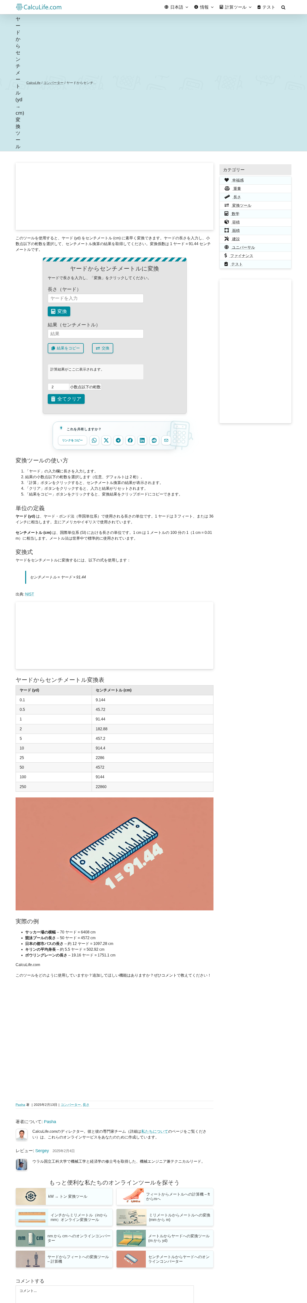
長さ (86, 1105)
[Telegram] (118, 440)
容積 (235, 222)
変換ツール (241, 205)
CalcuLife (33, 83)
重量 (236, 189)
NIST (29, 594)
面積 (235, 231)
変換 (62, 311)
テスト (236, 264)
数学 (235, 214)
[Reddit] (154, 440)
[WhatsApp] (94, 440)
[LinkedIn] (142, 440)
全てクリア (69, 398)
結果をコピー (68, 348)
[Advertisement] (114, 196)
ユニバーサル (243, 247)
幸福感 (237, 180)
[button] (283, 7)
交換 (105, 348)
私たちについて (154, 1131)
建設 (235, 239)
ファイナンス (241, 256)
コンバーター (53, 83)
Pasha (20, 1105)
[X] (106, 440)
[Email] (166, 440)
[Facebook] (130, 440)
